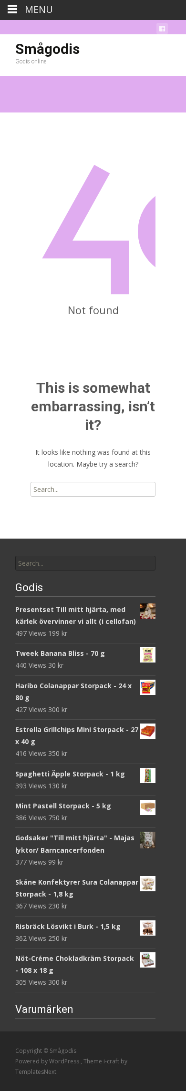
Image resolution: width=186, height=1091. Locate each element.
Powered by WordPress (48, 1061)
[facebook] (162, 30)
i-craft (112, 1061)
